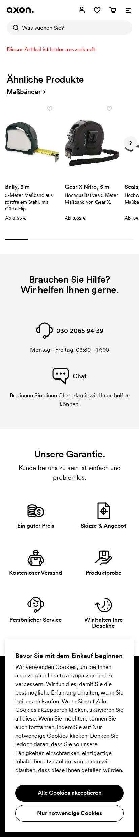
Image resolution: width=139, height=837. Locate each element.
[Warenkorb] (112, 10)
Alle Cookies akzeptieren (70, 792)
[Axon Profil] (20, 10)
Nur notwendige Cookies (69, 813)
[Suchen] (14, 27)
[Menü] (128, 10)
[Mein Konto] (81, 10)
